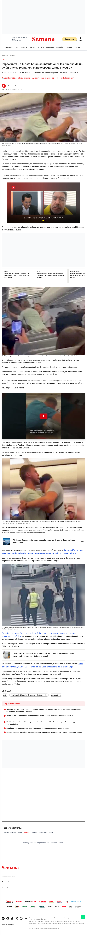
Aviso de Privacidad (10, 924)
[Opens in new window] (7, 918)
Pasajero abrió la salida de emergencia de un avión (29, 695)
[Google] (3, 918)
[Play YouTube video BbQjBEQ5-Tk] (43, 416)
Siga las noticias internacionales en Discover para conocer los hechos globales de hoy (39, 78)
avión (5, 695)
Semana (5, 55)
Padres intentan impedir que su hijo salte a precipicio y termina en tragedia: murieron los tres (50, 275)
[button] (43, 416)
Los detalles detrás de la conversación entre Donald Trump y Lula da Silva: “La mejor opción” (16, 275)
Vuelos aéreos (56, 695)
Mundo (12, 55)
